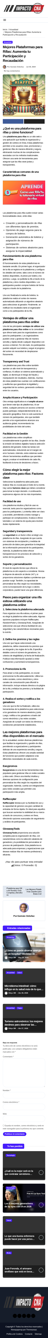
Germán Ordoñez (25, 916)
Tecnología (11, 1155)
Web (5, 1114)
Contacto (28, 1334)
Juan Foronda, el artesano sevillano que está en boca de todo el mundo (18, 1271)
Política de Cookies (15, 1334)
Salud (19, 973)
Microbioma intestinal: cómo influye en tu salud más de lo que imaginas (23, 989)
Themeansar (31, 1330)
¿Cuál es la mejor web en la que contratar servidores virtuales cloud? (19, 1174)
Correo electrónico (11, 1102)
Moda (9, 1253)
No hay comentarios (12, 71)
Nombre (7, 1090)
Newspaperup (17, 1330)
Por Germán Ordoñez (15, 67)
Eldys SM (12, 957)
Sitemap (38, 1334)
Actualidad (8, 42)
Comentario (8, 1057)
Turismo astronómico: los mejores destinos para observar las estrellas (24, 1024)
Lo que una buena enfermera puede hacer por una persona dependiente (20, 1239)
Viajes (19, 1008)
